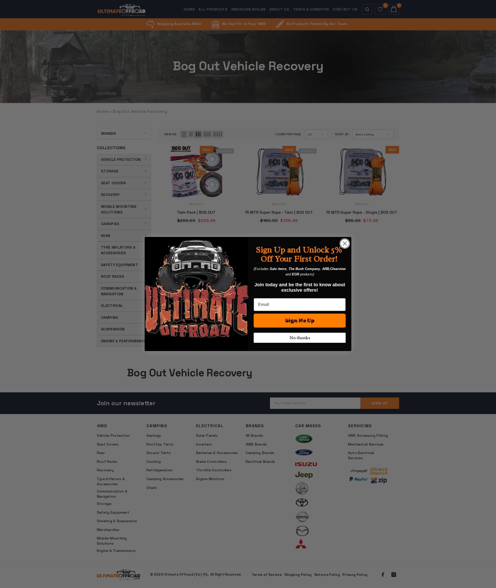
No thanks (299, 337)
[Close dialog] (344, 243)
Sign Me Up (299, 320)
